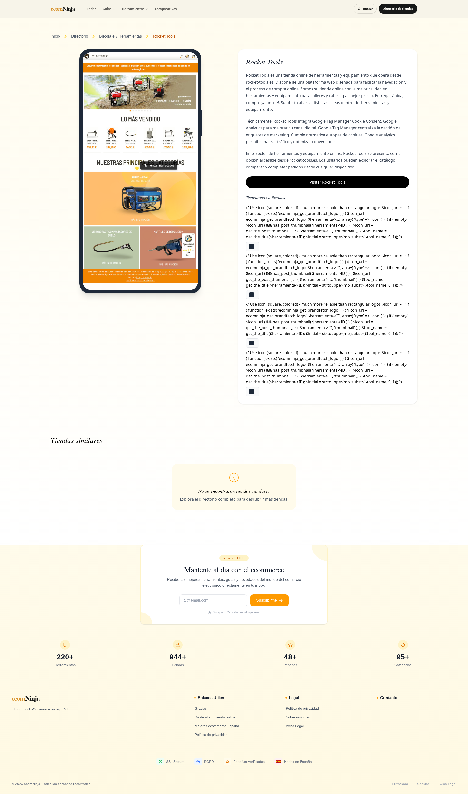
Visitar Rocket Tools (328, 182)
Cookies (423, 784)
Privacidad (400, 784)
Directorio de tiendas (398, 9)
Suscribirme (267, 600)
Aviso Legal (447, 784)
